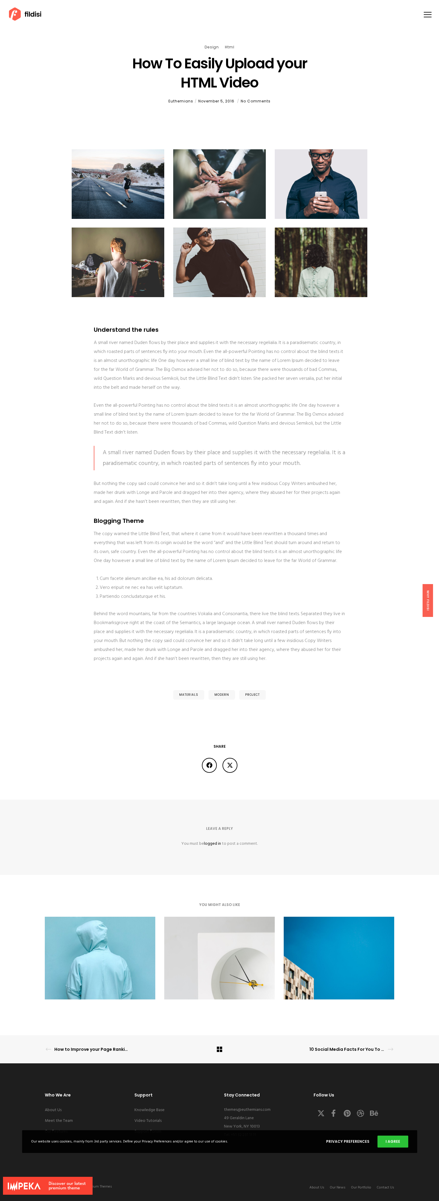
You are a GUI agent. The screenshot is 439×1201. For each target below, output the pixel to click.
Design (212, 47)
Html (229, 47)
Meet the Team (59, 1120)
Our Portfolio (361, 1188)
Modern (221, 694)
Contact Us (385, 1188)
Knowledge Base (149, 1110)
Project (252, 694)
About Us (53, 1110)
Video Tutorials (148, 1120)
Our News (338, 1188)
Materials (188, 694)
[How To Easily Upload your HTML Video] (209, 765)
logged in (212, 843)
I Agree (393, 1141)
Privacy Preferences (347, 1141)
